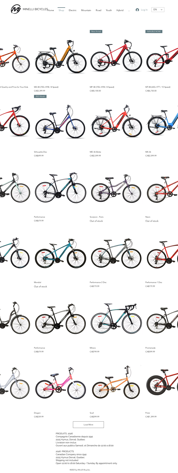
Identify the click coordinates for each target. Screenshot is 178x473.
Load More (88, 424)
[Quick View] (60, 56)
